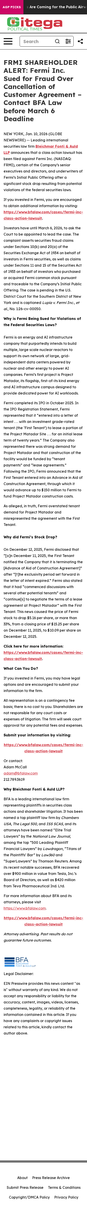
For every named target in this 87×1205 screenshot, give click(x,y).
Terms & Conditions (64, 1187)
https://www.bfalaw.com (25, 908)
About (22, 1177)
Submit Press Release (25, 1187)
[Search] (57, 41)
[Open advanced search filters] (68, 41)
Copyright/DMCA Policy (29, 1197)
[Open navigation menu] (8, 41)
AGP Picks (12, 7)
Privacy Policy (66, 1197)
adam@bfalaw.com (21, 773)
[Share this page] (80, 41)
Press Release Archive (51, 1177)
